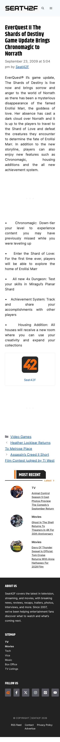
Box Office (11, 664)
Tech (8, 650)
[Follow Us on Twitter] (25, 693)
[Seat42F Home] (8, 693)
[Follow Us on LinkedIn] (45, 693)
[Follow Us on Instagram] (35, 693)
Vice (7, 655)
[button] (43, 8)
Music (8, 659)
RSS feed (16, 724)
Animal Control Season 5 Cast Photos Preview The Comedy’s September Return (43, 501)
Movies (9, 646)
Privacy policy (44, 724)
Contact (29, 724)
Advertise (30, 728)
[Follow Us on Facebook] (17, 693)
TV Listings (11, 668)
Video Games (20, 437)
